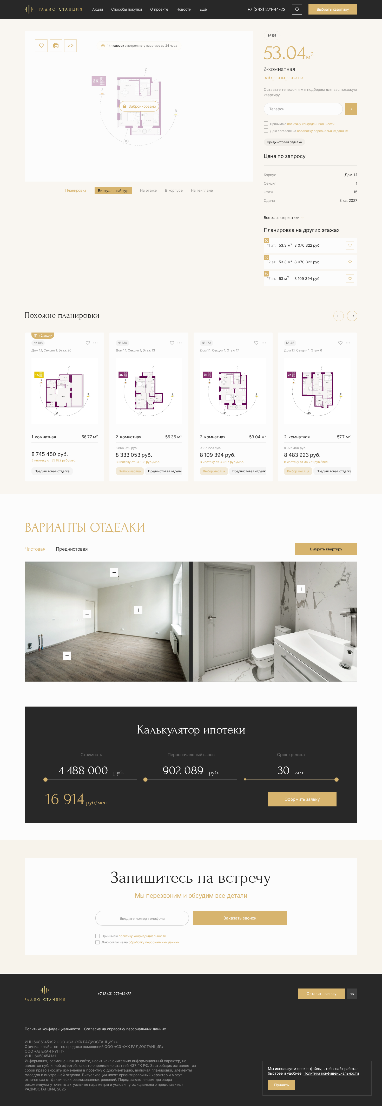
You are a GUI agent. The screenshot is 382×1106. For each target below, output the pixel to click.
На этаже (148, 190)
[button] (352, 316)
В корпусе (174, 190)
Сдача (269, 200)
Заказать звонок (239, 918)
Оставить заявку (322, 993)
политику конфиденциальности (310, 124)
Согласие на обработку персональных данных (125, 1029)
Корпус (270, 174)
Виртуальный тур (113, 190)
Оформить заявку (302, 799)
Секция (270, 183)
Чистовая (35, 549)
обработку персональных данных (322, 131)
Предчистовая (72, 549)
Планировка (75, 190)
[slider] (45, 779)
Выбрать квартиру (333, 9)
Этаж (268, 192)
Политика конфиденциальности (52, 1029)
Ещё (203, 9)
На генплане (202, 190)
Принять (281, 1085)
